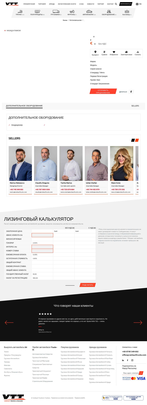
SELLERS (135, 105)
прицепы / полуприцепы (12, 355)
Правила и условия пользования (62, 398)
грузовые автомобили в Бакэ (99, 372)
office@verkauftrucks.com (134, 354)
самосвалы (8, 369)
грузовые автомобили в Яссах (71, 362)
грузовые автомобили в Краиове (72, 379)
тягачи (6, 352)
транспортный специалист (41, 371)
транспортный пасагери (40, 374)
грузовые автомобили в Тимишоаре (73, 358)
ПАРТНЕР (101, 4)
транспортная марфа (39, 378)
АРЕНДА (52, 4)
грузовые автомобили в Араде (71, 372)
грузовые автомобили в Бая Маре (101, 358)
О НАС (81, 4)
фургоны (7, 375)
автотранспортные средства (42, 354)
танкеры (7, 362)
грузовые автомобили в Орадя (100, 382)
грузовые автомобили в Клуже (71, 355)
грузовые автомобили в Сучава (100, 365)
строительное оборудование (42, 381)
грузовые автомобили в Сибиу (99, 362)
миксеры (7, 365)
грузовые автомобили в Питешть (100, 352)
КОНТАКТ (110, 4)
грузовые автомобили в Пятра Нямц (101, 369)
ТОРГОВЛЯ (42, 4)
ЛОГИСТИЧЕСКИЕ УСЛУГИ (67, 4)
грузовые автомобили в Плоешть (100, 355)
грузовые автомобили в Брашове (72, 369)
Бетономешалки (76, 20)
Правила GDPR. (80, 398)
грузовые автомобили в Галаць (72, 375)
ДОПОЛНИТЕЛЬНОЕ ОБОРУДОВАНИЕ (24, 105)
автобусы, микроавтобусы (13, 372)
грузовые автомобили (11, 358)
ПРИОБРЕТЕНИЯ (29, 4)
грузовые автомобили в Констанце (73, 365)
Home (65, 20)
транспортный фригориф (40, 361)
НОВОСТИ (90, 4)
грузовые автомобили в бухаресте (73, 352)
